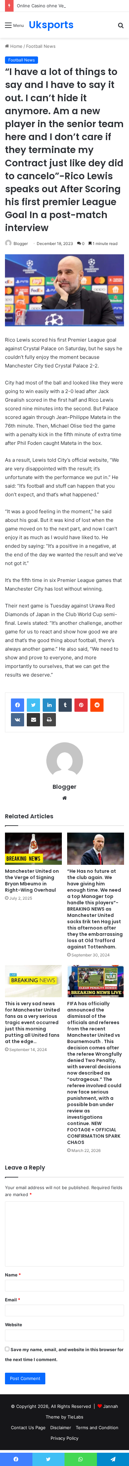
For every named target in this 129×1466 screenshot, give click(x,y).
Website (13, 1324)
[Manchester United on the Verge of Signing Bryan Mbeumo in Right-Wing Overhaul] (33, 849)
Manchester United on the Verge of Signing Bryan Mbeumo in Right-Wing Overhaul (32, 880)
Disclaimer (60, 1427)
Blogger (21, 243)
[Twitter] (33, 705)
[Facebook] (17, 705)
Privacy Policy (64, 1438)
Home (15, 46)
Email (12, 1299)
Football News (41, 46)
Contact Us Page (28, 1427)
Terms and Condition (97, 1427)
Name (13, 1274)
